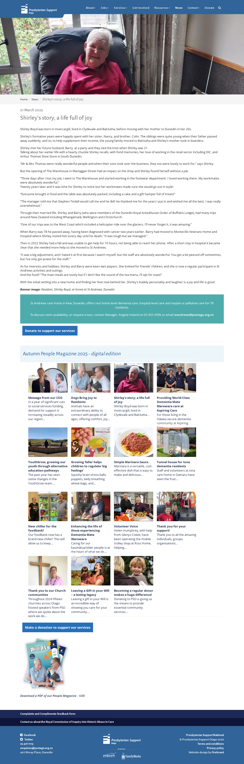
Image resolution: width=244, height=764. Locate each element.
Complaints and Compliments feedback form (47, 713)
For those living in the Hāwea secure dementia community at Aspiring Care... (174, 421)
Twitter (28, 739)
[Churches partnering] (48, 570)
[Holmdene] (90, 377)
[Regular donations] (133, 570)
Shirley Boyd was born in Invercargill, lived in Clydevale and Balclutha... (132, 410)
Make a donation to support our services (57, 627)
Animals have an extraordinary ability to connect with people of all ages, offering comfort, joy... (90, 412)
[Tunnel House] (176, 442)
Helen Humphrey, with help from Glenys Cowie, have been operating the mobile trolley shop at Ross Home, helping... (133, 538)
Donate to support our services (50, 331)
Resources (161, 7)
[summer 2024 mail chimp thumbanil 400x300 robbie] (48, 377)
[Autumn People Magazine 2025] (44, 664)
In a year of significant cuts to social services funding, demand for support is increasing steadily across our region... (46, 410)
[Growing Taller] (90, 442)
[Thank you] (176, 506)
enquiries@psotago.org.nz (36, 748)
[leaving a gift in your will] (90, 570)
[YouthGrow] (48, 442)
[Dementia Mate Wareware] (90, 506)
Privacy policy (215, 748)
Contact (193, 7)
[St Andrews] (133, 377)
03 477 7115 (26, 743)
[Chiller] (48, 506)
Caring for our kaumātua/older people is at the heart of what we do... (90, 547)
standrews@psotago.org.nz (194, 315)
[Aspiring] (176, 377)
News (179, 7)
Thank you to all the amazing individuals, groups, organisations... (176, 539)
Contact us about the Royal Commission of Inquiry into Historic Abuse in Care (67, 721)
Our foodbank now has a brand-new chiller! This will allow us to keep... (46, 539)
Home (24, 99)
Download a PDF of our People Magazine (48, 696)
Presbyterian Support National (205, 735)
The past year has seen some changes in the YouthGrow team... (44, 479)
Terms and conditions (211, 743)
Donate (209, 7)
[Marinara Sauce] (133, 442)
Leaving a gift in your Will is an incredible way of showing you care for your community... (89, 605)
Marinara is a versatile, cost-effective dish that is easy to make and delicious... (133, 470)
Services (119, 7)
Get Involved (140, 7)
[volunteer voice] (133, 506)
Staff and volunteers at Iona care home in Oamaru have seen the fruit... (176, 474)
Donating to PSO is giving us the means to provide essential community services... (133, 605)
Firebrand (217, 752)
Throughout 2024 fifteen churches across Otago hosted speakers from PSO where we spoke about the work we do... (46, 607)
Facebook (30, 735)
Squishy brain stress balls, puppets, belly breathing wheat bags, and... (88, 479)
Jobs (104, 7)
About (90, 7)
